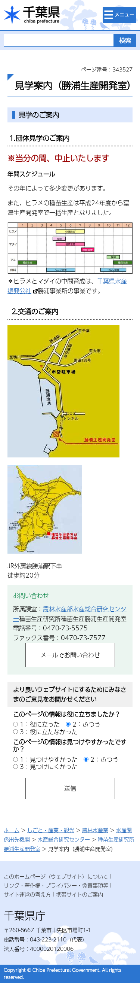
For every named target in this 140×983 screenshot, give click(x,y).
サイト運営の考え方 (27, 894)
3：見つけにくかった (49, 766)
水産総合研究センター (64, 839)
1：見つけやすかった (49, 759)
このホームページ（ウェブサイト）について (56, 876)
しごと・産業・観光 (50, 830)
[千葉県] (32, 15)
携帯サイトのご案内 (79, 894)
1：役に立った (40, 724)
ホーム (11, 830)
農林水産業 (95, 830)
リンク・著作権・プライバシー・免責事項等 (56, 885)
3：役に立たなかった (49, 731)
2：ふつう (86, 724)
